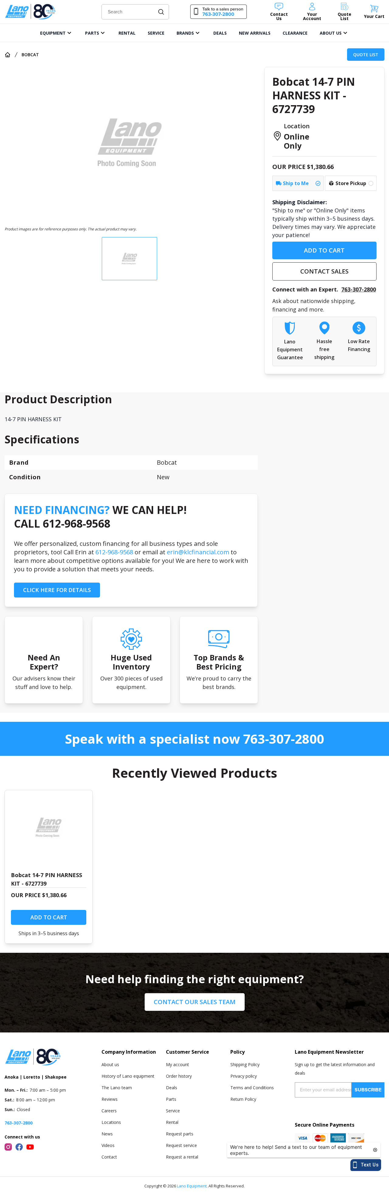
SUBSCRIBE (368, 1089)
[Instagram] (8, 1147)
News (107, 1134)
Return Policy (243, 1099)
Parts (171, 1099)
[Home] (8, 55)
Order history (179, 1076)
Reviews (110, 1099)
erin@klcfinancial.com (198, 552)
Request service (181, 1145)
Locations (111, 1122)
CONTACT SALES (324, 271)
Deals (171, 1087)
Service (173, 1111)
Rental (172, 1122)
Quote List (365, 54)
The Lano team (117, 1087)
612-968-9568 (114, 552)
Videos (108, 1145)
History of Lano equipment (128, 1076)
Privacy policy (243, 1076)
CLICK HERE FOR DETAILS (57, 590)
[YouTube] (30, 1147)
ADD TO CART (324, 250)
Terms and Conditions (252, 1087)
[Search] (161, 12)
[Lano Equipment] (30, 11)
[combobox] (135, 11)
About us (110, 1064)
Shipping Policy (245, 1064)
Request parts (179, 1134)
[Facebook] (19, 1147)
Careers (109, 1111)
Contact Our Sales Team (195, 1002)
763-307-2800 (358, 289)
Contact (109, 1157)
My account (177, 1064)
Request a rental (182, 1157)
